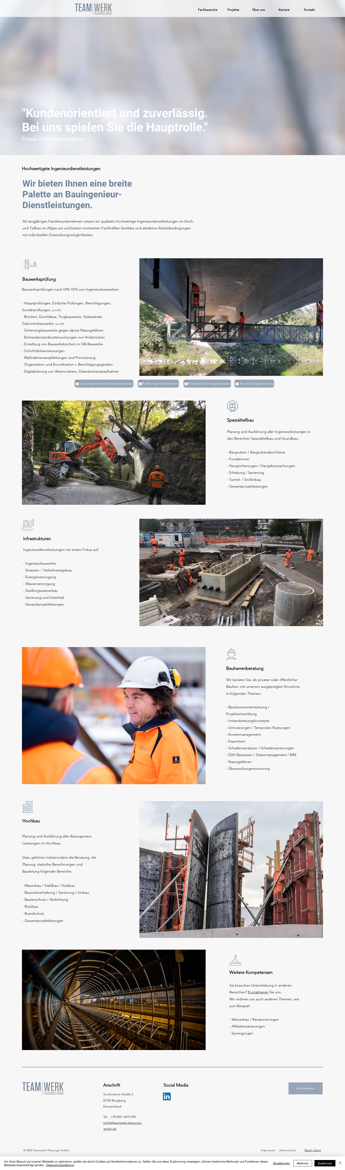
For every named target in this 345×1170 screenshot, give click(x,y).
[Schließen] (340, 1163)
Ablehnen (303, 1163)
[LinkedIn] (167, 1096)
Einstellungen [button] (281, 1163)
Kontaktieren (258, 992)
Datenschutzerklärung (60, 1165)
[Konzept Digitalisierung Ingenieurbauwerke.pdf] (237, 384)
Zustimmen (325, 1163)
